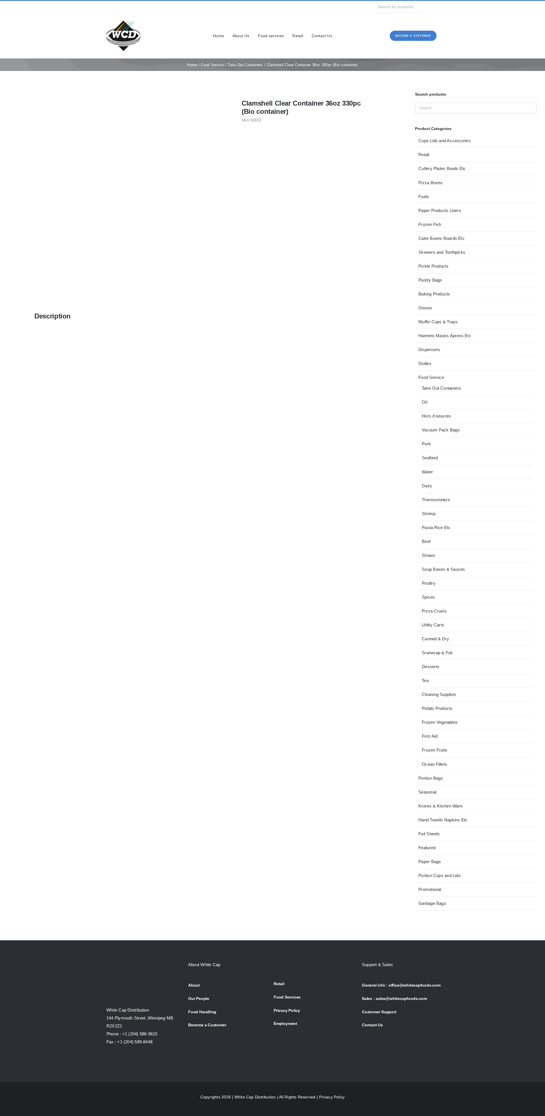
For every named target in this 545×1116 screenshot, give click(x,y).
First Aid (429, 736)
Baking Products (434, 293)
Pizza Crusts (434, 611)
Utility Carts (433, 624)
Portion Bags (430, 778)
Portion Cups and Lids (439, 875)
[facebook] (108, 7)
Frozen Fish (429, 224)
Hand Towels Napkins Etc (443, 819)
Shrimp (428, 513)
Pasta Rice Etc (436, 527)
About (194, 985)
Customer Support (379, 1012)
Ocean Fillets (434, 764)
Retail (423, 154)
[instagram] (126, 7)
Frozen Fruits (434, 750)
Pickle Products (433, 266)
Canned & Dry (435, 638)
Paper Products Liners (439, 210)
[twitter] (117, 7)
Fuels (423, 196)
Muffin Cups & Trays (438, 321)
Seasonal (427, 792)
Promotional (429, 889)
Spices (428, 597)
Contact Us (372, 1025)
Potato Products (437, 708)
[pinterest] (144, 7)
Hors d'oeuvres (436, 416)
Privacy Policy (287, 1010)
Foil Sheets (429, 833)
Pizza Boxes (430, 182)
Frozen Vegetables (440, 722)
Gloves (425, 307)
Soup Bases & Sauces (443, 569)
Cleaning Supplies (439, 694)
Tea (425, 680)
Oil (424, 402)
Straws (428, 555)
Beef (426, 541)
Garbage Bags (432, 903)
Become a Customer (207, 1025)
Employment (285, 1023)
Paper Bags (429, 861)
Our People (198, 998)
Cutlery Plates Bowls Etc (442, 168)
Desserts (430, 666)
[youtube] (135, 7)
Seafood (430, 457)
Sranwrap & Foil (437, 652)
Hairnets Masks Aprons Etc (444, 335)
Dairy (427, 485)
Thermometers (436, 499)
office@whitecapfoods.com (415, 985)
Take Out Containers (441, 388)
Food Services (287, 997)
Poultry (428, 583)
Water (427, 471)
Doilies (424, 363)
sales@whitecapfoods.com (401, 998)
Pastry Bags (430, 280)
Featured (426, 847)
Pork (426, 443)
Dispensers (429, 349)
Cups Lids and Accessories (444, 140)
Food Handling (202, 1012)
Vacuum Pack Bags (441, 429)
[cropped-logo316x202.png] (123, 20)
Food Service (431, 377)
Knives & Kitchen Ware (440, 806)
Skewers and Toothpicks (441, 252)
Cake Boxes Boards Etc (441, 238)
